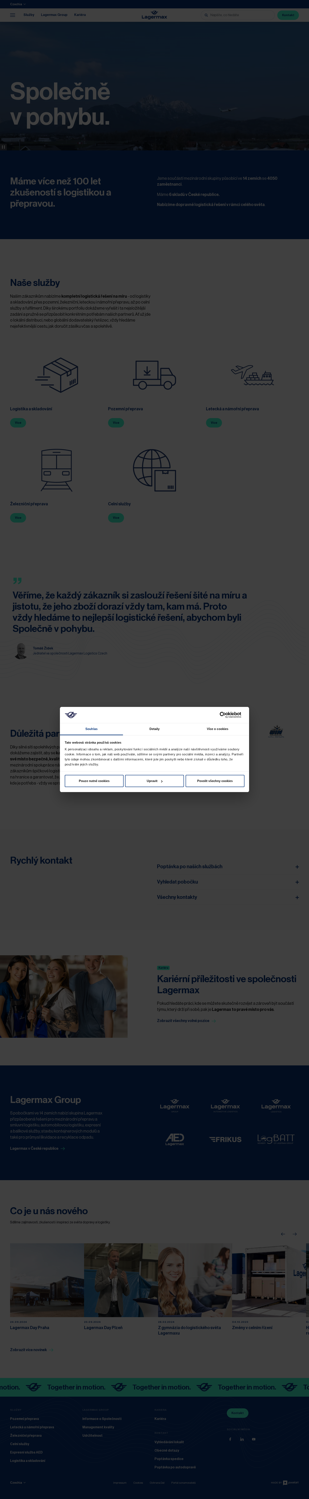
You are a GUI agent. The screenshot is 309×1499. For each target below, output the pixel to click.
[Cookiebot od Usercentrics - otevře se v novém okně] (226, 715)
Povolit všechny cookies (215, 781)
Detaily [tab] (154, 729)
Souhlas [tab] (91, 729)
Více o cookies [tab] (217, 729)
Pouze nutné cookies (94, 781)
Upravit (152, 781)
